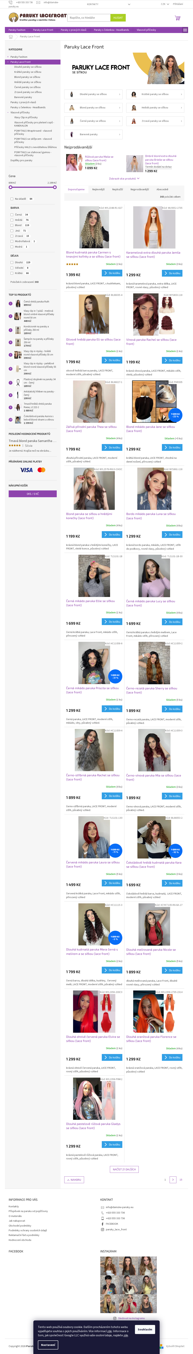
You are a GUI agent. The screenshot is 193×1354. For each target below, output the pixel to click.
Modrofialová (25, 241)
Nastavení (48, 1345)
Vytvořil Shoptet (175, 1346)
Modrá (21, 247)
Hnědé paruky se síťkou (27, 82)
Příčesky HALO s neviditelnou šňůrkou (35, 147)
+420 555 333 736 (115, 1213)
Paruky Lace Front (21, 62)
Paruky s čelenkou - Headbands (28, 107)
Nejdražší (117, 189)
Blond (22, 225)
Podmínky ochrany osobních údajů (28, 1230)
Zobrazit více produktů (122, 178)
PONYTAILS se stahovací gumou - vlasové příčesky (32, 153)
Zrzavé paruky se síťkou (28, 92)
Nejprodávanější (140, 189)
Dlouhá (22, 262)
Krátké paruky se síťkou (27, 72)
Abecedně (162, 189)
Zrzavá (22, 236)
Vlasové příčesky (20, 112)
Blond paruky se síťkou (27, 77)
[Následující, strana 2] (173, 1179)
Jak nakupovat (17, 1221)
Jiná (20, 231)
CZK (163, 4)
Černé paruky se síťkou (27, 87)
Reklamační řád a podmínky (24, 1235)
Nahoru (76, 1179)
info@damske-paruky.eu (119, 1207)
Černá (21, 215)
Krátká (22, 273)
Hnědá (21, 220)
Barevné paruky (23, 97)
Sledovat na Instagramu (131, 1318)
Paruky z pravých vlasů (23, 102)
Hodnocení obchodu (20, 1240)
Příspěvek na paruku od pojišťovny (28, 1211)
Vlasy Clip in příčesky (26, 117)
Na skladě (23, 199)
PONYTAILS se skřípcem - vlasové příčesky (33, 140)
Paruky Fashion (19, 57)
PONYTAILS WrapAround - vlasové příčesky (33, 132)
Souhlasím (145, 1329)
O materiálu (15, 1216)
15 (181, 1180)
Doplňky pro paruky (21, 160)
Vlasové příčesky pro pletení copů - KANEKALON (34, 124)
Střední (21, 268)
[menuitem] (17, 30)
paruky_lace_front (116, 1229)
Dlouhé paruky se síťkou (27, 67)
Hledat (118, 17)
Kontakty (92, 4)
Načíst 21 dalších (124, 1169)
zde (109, 1331)
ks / (33, 493)
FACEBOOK (112, 1224)
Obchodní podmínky (20, 1226)
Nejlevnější (98, 189)
